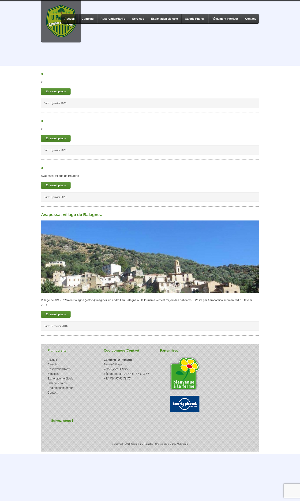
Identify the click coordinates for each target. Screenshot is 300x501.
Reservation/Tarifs (113, 18)
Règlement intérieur (225, 18)
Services (138, 18)
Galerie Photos (195, 18)
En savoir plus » (56, 91)
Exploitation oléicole (164, 18)
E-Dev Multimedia (179, 444)
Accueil (69, 18)
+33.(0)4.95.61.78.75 (117, 378)
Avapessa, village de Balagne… (72, 214)
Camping (88, 18)
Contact (250, 18)
